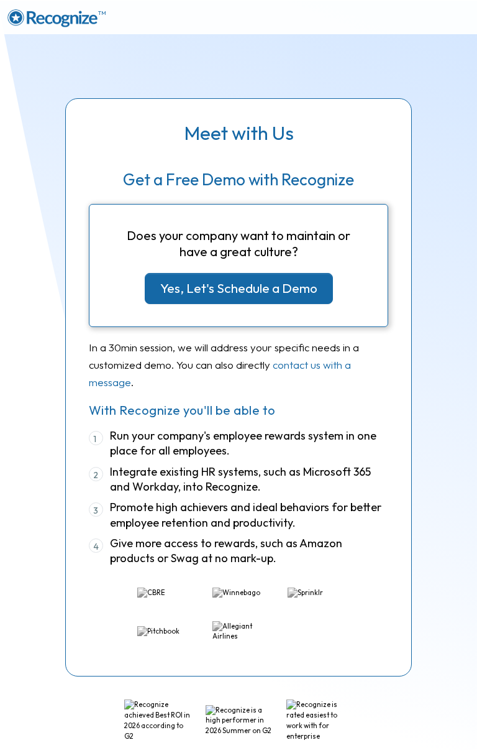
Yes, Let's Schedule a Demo (238, 288)
